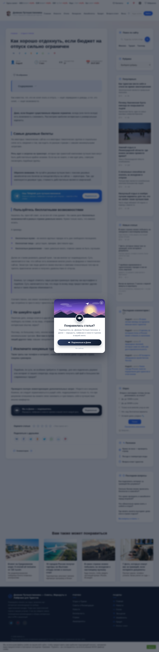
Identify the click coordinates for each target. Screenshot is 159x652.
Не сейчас (79, 348)
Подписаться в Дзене (81, 342)
